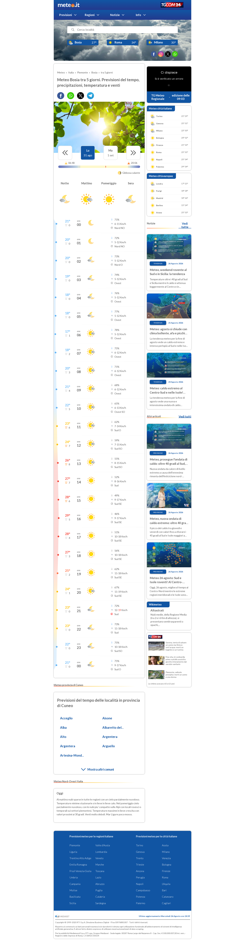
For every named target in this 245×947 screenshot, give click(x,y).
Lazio (98, 877)
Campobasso (143, 890)
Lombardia (101, 851)
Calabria (100, 896)
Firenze (166, 871)
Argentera (109, 737)
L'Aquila (166, 883)
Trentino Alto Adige (80, 858)
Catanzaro (167, 896)
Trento (139, 858)
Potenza (140, 896)
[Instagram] (161, 54)
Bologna (166, 864)
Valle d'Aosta (102, 845)
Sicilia (72, 903)
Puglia (98, 890)
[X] (168, 54)
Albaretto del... (113, 727)
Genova (140, 851)
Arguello (108, 746)
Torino (139, 845)
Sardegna (100, 903)
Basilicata (74, 896)
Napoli (139, 883)
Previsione (158, 453)
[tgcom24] (172, 5)
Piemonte (74, 845)
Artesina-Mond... (72, 755)
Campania (74, 883)
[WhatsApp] (175, 54)
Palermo (140, 903)
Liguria (73, 851)
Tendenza (158, 263)
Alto (63, 737)
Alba (63, 727)
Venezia (166, 858)
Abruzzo (99, 883)
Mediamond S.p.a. (77, 933)
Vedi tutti (185, 416)
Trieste (140, 864)
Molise (73, 890)
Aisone (107, 718)
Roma (165, 877)
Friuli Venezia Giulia (80, 871)
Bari (164, 890)
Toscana (99, 871)
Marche (99, 864)
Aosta (165, 845)
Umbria (73, 877)
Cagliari (166, 903)
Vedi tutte (184, 225)
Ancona (140, 871)
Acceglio (66, 718)
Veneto (99, 858)
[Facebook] (154, 54)
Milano (166, 851)
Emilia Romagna (78, 864)
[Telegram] (90, 95)
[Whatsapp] (70, 95)
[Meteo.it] (68, 5)
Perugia (140, 877)
